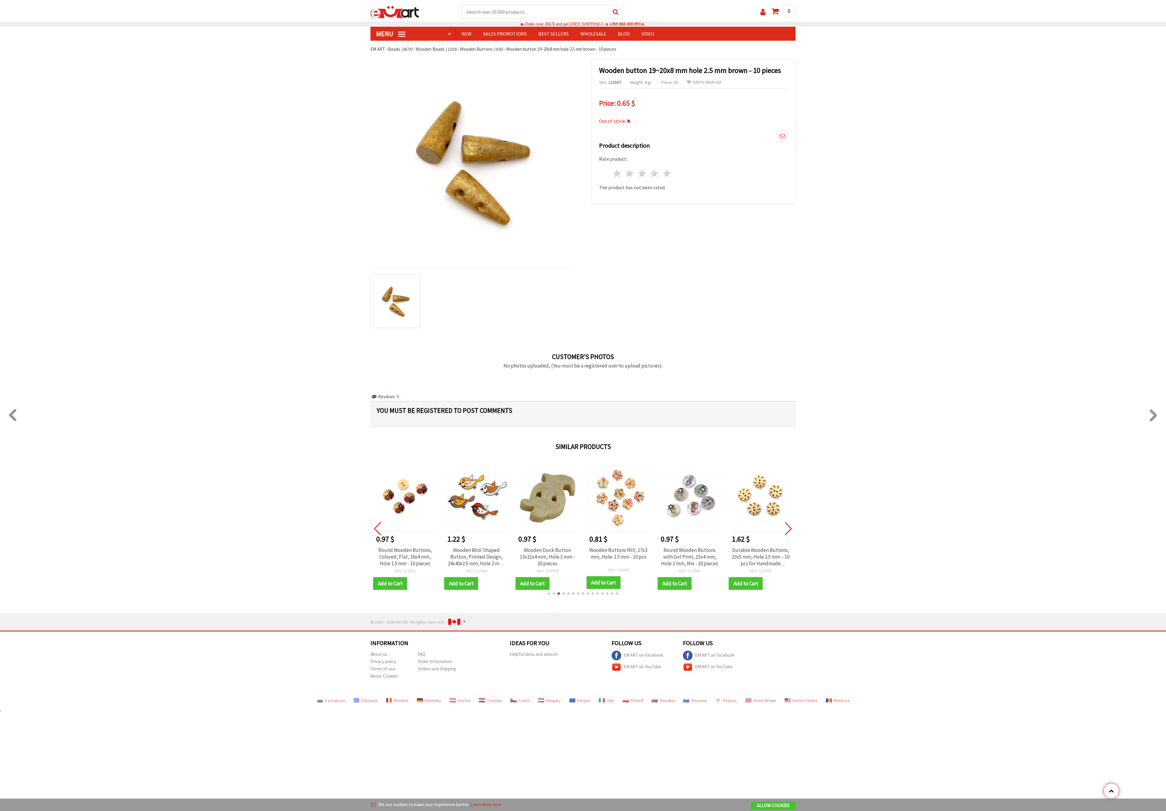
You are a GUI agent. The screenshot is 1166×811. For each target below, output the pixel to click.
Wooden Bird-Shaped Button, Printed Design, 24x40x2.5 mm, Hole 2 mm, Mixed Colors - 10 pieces (476, 557)
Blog (624, 34)
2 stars (630, 173)
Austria (464, 700)
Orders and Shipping (437, 669)
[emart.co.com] (394, 11)
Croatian (494, 700)
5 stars (667, 173)
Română (401, 700)
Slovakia (667, 700)
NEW (467, 34)
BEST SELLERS (553, 34)
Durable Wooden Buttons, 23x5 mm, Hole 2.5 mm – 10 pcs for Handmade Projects (760, 557)
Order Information (435, 661)
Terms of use (382, 669)
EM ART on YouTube (642, 666)
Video (647, 34)
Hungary (553, 700)
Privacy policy (383, 661)
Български (335, 700)
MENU (385, 33)
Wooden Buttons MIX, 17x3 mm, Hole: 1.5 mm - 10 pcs (618, 553)
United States (805, 700)
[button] (549, 593)
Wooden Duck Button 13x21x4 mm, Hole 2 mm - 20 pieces (547, 557)
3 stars (642, 173)
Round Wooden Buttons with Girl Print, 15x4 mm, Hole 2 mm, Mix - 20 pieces (689, 557)
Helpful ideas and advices (534, 654)
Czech (524, 700)
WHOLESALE (593, 34)
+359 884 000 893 (625, 24)
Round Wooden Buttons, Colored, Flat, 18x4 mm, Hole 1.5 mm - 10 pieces (405, 557)
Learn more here (486, 804)
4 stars (654, 173)
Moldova (841, 700)
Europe (583, 700)
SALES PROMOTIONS (505, 34)
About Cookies (384, 676)
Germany (433, 700)
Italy (610, 700)
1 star (617, 173)
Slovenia (699, 700)
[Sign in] (762, 12)
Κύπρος (730, 700)
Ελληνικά (369, 700)
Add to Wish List (707, 82)
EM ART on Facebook (643, 655)
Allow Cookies (773, 805)
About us (378, 654)
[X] (373, 804)
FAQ (421, 654)
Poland (637, 700)
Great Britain (764, 700)
